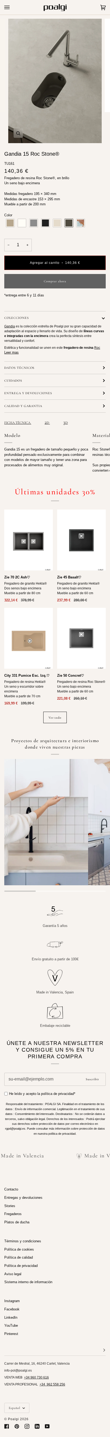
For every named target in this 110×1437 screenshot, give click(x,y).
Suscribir (92, 1079)
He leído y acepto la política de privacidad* (42, 1094)
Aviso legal (12, 1274)
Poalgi (13, 1419)
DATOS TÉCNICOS (19, 368)
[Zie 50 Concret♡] (81, 638)
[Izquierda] (28, 638)
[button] (10, 223)
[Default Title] (28, 540)
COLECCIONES (16, 318)
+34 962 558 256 (52, 1384)
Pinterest (11, 1334)
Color (8, 215)
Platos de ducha (16, 1222)
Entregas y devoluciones (23, 1198)
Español (15, 1408)
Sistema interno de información (28, 1282)
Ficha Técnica (17, 423)
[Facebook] (6, 1426)
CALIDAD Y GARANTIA (23, 406)
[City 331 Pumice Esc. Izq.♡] (28, 638)
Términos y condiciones (22, 1241)
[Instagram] (27, 1426)
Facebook (11, 1309)
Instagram (12, 1301)
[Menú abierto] (12, 7)
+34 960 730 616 (36, 1377)
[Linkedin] (37, 1426)
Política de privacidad (21, 1266)
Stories (9, 1206)
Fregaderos (13, 1214)
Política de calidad (18, 1257)
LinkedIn (10, 1317)
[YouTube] (47, 1426)
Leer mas (11, 352)
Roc (97, 348)
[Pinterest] (16, 1426)
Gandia (9, 326)
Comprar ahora (55, 281)
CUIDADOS (13, 380)
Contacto (11, 1189)
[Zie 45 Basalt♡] (81, 540)
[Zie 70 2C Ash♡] (28, 540)
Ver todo (55, 717)
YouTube (11, 1326)
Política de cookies (19, 1249)
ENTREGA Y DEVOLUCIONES (28, 393)
